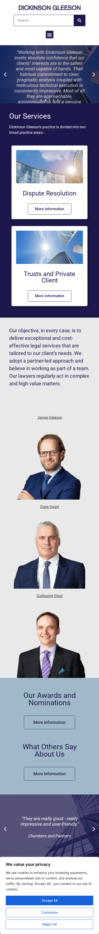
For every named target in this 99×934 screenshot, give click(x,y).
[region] (49, 895)
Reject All (50, 924)
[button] (49, 34)
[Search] (79, 20)
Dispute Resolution (49, 193)
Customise (49, 912)
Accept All (49, 900)
